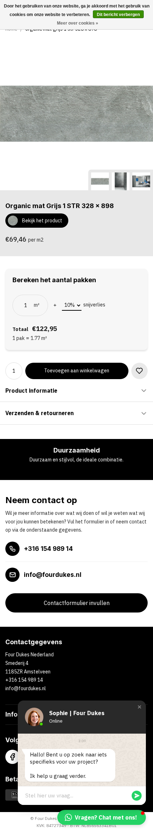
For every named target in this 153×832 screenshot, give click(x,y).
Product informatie (31, 390)
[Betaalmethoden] (14, 794)
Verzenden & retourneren (39, 413)
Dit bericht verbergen (118, 14)
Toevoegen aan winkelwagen (76, 370)
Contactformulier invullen (77, 602)
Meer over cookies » (77, 23)
